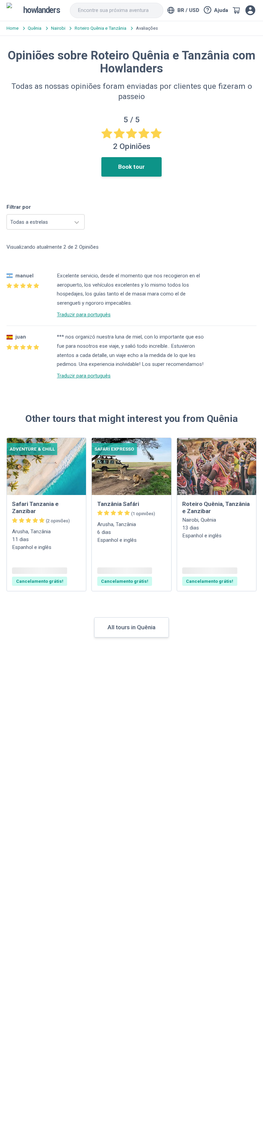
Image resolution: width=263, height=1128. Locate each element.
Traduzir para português (84, 315)
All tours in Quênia (131, 627)
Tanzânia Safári (118, 503)
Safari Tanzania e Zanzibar (35, 507)
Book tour (131, 166)
